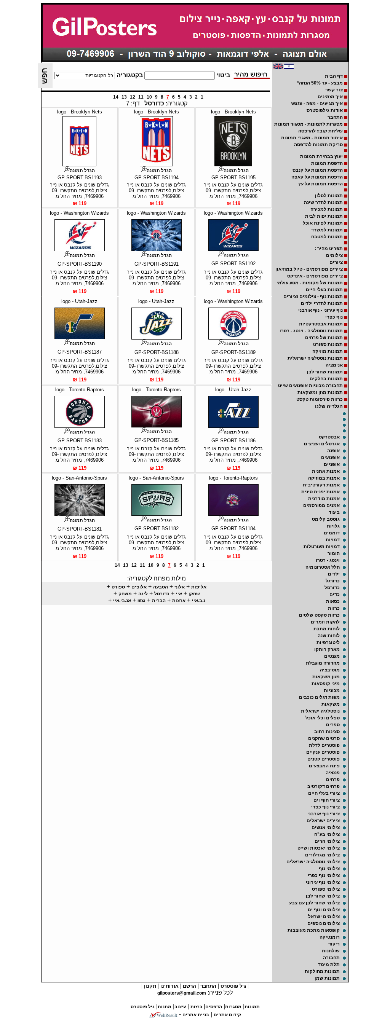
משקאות (330, 704)
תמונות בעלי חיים (324, 289)
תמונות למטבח (327, 236)
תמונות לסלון (329, 195)
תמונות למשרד (327, 230)
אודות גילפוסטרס (325, 110)
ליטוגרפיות (328, 642)
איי (179, 593)
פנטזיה (333, 772)
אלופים (139, 587)
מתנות (164, 1006)
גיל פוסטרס (232, 986)
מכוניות (332, 690)
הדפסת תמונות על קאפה (317, 177)
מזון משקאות (326, 676)
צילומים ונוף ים (324, 909)
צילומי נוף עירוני (323, 882)
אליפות (198, 587)
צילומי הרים (327, 841)
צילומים (334, 255)
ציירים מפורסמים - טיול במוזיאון (309, 269)
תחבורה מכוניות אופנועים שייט (310, 385)
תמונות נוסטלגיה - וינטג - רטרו (311, 330)
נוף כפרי (334, 317)
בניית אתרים (195, 1014)
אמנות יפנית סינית (320, 491)
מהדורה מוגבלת (323, 663)
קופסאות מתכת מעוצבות (314, 930)
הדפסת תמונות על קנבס (317, 170)
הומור (334, 553)
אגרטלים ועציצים (322, 443)
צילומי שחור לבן (323, 896)
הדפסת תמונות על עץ (320, 184)
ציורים (336, 262)
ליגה (143, 593)
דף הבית (334, 76)
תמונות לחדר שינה (323, 202)
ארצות (178, 600)
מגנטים (332, 656)
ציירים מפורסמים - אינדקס (315, 276)
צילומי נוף (329, 868)
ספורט (118, 587)
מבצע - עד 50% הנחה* (320, 83)
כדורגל (333, 581)
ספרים (333, 724)
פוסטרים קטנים (323, 759)
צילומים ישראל (324, 916)
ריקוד (334, 944)
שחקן (194, 593)
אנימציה (334, 365)
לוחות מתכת (326, 628)
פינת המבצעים (324, 765)
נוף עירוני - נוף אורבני (320, 310)
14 (115, 97)
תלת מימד (329, 964)
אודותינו (169, 986)
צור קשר (334, 89)
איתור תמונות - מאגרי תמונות (312, 137)
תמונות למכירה (326, 209)
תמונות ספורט (328, 344)
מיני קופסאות (326, 683)
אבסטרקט (329, 437)
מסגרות (233, 1006)
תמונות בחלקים (326, 378)
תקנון (149, 986)
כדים (334, 594)
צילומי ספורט (326, 889)
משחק (125, 593)
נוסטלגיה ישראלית (320, 711)
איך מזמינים (330, 96)
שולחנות (331, 950)
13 (124, 97)
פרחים (333, 779)
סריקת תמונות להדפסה (318, 144)
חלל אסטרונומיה (322, 567)
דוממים (332, 533)
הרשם (188, 986)
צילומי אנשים (326, 827)
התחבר (335, 117)
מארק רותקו (327, 649)
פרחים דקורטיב (323, 786)
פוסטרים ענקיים (323, 752)
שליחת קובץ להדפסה (320, 131)
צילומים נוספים (323, 923)
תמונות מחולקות (322, 971)
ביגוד (334, 512)
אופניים (332, 464)
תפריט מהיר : (329, 248)
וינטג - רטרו (328, 560)
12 (132, 97)
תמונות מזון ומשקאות (320, 392)
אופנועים (330, 457)
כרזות (334, 608)
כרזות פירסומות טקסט (319, 399)
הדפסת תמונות (327, 163)
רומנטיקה (330, 937)
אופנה (333, 450)
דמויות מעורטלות (322, 546)
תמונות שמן (327, 978)
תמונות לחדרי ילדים (322, 303)
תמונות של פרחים (324, 337)
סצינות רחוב (327, 731)
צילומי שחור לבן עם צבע (314, 903)
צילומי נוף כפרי (324, 875)
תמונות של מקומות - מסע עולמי (310, 282)
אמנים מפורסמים (321, 505)
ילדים (334, 574)
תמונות (252, 1006)
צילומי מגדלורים (322, 855)
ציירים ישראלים (323, 820)
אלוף (179, 587)
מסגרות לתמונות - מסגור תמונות (308, 124)
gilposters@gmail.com (181, 993)
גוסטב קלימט (326, 519)
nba (141, 600)
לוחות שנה (329, 635)
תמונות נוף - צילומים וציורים (313, 296)
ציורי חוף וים (326, 800)
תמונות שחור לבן (325, 372)
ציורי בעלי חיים (324, 793)
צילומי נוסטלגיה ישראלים (313, 861)
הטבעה (160, 587)
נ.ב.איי (198, 600)
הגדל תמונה (236, 170)
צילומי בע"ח (327, 834)
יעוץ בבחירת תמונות (321, 156)
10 (149, 97)
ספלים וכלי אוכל (322, 718)
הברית (159, 600)
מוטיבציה (330, 670)
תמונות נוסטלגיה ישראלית (315, 358)
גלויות (333, 526)
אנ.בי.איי (122, 600)
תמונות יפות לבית (324, 216)
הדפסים (213, 1006)
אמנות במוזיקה (324, 478)
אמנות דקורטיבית (321, 485)
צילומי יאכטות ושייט (318, 848)
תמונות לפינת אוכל (323, 223)
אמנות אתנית (326, 471)
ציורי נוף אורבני (323, 813)
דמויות (333, 539)
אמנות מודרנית (324, 498)
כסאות (333, 601)
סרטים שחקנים (324, 738)
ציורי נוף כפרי (325, 807)
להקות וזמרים (325, 622)
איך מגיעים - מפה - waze (317, 103)
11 (141, 97)
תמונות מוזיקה (327, 351)
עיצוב (180, 1006)
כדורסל (332, 587)
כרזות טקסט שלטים (319, 615)
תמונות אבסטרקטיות (321, 324)
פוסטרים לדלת (324, 745)
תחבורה (331, 957)
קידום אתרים (227, 1014)
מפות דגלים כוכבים (319, 697)
